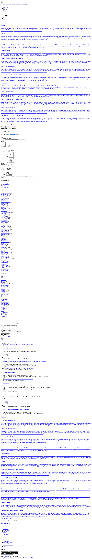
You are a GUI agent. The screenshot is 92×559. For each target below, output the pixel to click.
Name (2, 325)
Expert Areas (3, 169)
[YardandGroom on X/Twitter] (9, 523)
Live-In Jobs (5, 183)
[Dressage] (14, 168)
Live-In (2, 163)
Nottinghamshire (4, 304)
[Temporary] (11, 158)
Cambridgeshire (4, 285)
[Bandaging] (11, 171)
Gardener (3, 243)
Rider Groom (4, 209)
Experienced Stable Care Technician (9, 42)
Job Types (3, 146)
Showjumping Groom (5, 212)
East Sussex (3, 286)
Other (2, 251)
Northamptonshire (5, 303)
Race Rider (3, 224)
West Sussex (3, 313)
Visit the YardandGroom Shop (9, 348)
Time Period (3, 176)
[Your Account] (4, 18)
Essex (2, 287)
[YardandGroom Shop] (4, 17)
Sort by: (2, 335)
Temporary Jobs (5, 184)
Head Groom (4, 203)
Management (3, 264)
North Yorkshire (4, 302)
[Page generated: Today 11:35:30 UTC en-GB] (32, 557)
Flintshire (3, 289)
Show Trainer (4, 236)
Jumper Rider (4, 222)
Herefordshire (4, 293)
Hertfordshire (4, 294)
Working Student (4, 261)
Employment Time (5, 156)
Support (5, 531)
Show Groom (4, 211)
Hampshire (3, 291)
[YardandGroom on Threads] (3, 523)
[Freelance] (11, 161)
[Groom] (12, 144)
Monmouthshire (4, 299)
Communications (4, 262)
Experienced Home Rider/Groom (8, 107)
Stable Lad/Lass (4, 253)
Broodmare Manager (5, 229)
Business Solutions (7, 539)
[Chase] (14, 167)
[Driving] (14, 169)
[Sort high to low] (9, 336)
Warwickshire (4, 312)
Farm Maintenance (5, 242)
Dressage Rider (4, 218)
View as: (3, 338)
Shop (4, 546)
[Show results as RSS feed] (2, 339)
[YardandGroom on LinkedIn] (7, 523)
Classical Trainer (4, 234)
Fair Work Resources (8, 545)
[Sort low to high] (8, 336)
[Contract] (11, 160)
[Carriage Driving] (12, 150)
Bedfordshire (3, 280)
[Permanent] (11, 159)
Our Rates (5, 534)
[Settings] (4, 20)
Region (2, 141)
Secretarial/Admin (5, 270)
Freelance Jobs (5, 187)
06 (1, 278)
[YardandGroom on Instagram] (4, 523)
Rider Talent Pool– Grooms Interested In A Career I (12, 115)
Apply (2, 177)
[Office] (12, 146)
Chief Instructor (4, 240)
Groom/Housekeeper (5, 202)
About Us (5, 529)
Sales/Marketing (4, 269)
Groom (3, 25)
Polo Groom (3, 205)
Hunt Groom (3, 204)
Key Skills (3, 174)
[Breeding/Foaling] (12, 149)
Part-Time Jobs (5, 186)
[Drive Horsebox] (11, 174)
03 (1, 276)
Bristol (2, 282)
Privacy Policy (6, 543)
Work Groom (4, 216)
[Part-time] (11, 154)
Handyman (3, 245)
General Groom (4, 198)
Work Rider (3, 225)
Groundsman (3, 244)
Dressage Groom (4, 195)
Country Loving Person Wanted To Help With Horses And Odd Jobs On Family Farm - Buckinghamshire (24, 361)
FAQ (4, 532)
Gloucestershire (4, 290)
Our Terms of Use (7, 542)
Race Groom (3, 207)
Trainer (2, 238)
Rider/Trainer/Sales (6, 33)
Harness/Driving (4, 247)
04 (1, 277)
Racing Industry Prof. (5, 252)
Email (2, 327)
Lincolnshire (3, 296)
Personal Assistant (5, 265)
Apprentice (3, 239)
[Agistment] (12, 148)
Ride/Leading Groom (5, 208)
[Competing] (11, 173)
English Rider (4, 220)
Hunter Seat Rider (5, 221)
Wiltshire (3, 314)
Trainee (2, 260)
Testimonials (6, 541)
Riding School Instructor (8, 393)
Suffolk (2, 309)
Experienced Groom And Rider (8, 91)
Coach (2, 235)
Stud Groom (3, 213)
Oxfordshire (3, 305)
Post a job (5, 7)
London (2, 298)
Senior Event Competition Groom (8, 66)
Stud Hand (3, 255)
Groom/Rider (6, 383)
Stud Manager (4, 231)
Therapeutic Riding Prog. (6, 258)
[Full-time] (11, 153)
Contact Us (6, 530)
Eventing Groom (4, 196)
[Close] (8, 131)
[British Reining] (14, 166)
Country (2, 140)
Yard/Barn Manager (5, 233)
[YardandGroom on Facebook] (1, 523)
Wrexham (3, 316)
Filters (3, 127)
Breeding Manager (5, 227)
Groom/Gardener (4, 200)
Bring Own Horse (5, 164)
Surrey (2, 311)
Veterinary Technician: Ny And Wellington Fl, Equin (12, 74)
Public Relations (4, 266)
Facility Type (4, 151)
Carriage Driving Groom (6, 193)
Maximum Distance (5, 134)
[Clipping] (11, 172)
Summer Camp (4, 256)
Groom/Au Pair (4, 199)
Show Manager (4, 230)
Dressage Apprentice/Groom (9, 372)
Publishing (3, 267)
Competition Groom (6, 50)
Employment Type (5, 162)
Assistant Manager (5, 226)
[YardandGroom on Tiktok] (6, 523)
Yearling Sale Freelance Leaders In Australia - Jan (12, 99)
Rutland (2, 307)
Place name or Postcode (6, 138)
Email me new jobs (5, 334)
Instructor (3, 248)
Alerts (14, 127)
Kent (2, 295)
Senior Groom (5, 83)
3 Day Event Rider (5, 217)
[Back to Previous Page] (2, 2)
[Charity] (12, 151)
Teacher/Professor (5, 257)
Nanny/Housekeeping (5, 249)
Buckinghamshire (5, 283)
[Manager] (12, 145)
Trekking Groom (4, 214)
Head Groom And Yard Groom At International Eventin (13, 58)
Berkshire (3, 281)
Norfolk (2, 300)
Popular (9, 127)
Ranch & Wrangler (7, 556)
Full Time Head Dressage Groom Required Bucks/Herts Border (16, 409)
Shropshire (3, 308)
